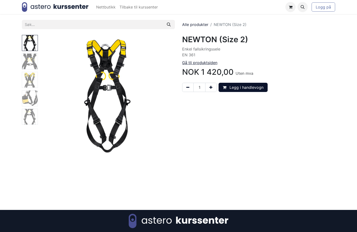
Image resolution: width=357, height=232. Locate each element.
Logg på (323, 7)
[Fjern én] (188, 87)
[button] (303, 7)
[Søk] (169, 24)
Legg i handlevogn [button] (246, 87)
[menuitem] (106, 7)
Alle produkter (195, 24)
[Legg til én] (211, 87)
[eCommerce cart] (290, 7)
